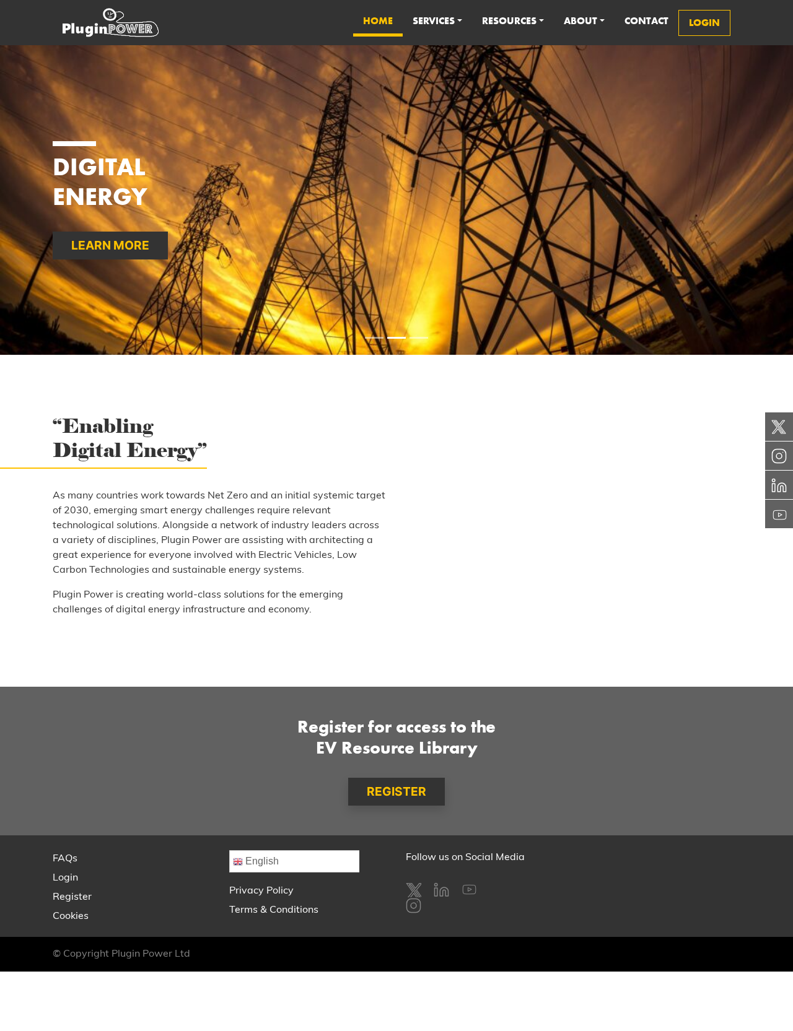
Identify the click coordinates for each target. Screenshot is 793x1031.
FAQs (65, 859)
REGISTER (396, 791)
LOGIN (704, 22)
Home (378, 20)
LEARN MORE (110, 245)
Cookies (71, 916)
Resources (509, 20)
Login (65, 878)
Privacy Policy (261, 891)
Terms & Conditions (273, 910)
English (261, 861)
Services (434, 20)
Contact (646, 20)
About (580, 20)
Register (72, 897)
